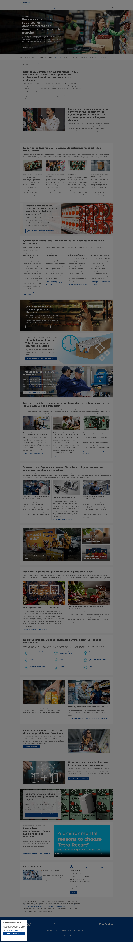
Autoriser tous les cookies (14, 933)
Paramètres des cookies (14, 936)
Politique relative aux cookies (15, 930)
